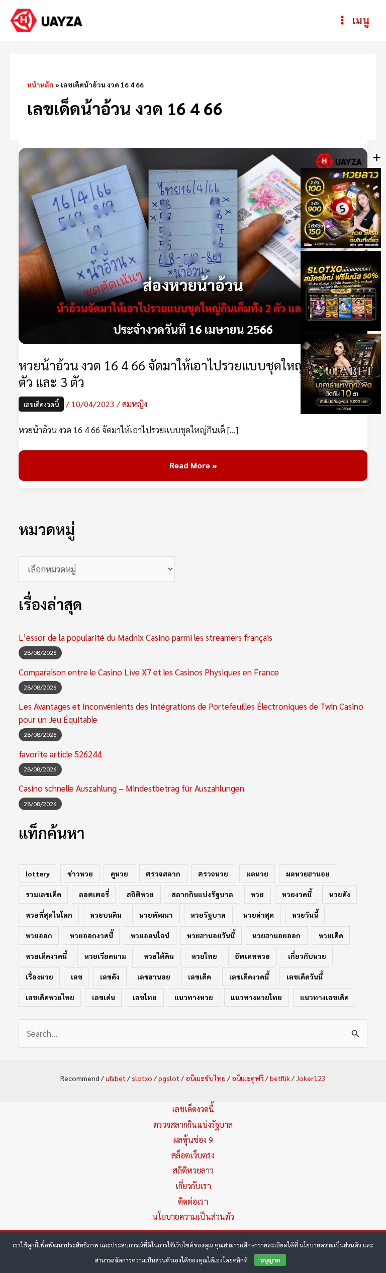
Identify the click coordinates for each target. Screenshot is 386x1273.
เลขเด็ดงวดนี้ (41, 404)
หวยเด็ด (331, 935)
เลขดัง (110, 976)
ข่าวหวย (80, 873)
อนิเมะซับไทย (205, 1078)
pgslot (168, 1078)
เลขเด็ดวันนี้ (304, 976)
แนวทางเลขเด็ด (324, 997)
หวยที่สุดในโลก (49, 914)
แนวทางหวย (193, 997)
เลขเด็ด (199, 976)
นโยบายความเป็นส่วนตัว (193, 1216)
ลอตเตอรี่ (94, 894)
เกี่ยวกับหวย (307, 955)
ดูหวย (119, 873)
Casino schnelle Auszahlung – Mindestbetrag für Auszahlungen (131, 788)
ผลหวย (257, 873)
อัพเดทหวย (252, 955)
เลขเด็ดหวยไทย (50, 997)
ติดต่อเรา (193, 1201)
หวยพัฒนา (156, 914)
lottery (38, 873)
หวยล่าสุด (258, 914)
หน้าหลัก (40, 84)
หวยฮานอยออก (276, 935)
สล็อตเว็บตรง (193, 1155)
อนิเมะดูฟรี (248, 1078)
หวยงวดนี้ (297, 894)
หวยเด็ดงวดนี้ (46, 955)
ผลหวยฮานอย (308, 873)
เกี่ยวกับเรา (193, 1186)
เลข (76, 976)
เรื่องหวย (39, 976)
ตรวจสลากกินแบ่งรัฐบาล (193, 1124)
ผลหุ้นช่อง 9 (193, 1139)
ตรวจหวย (213, 873)
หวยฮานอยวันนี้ (211, 935)
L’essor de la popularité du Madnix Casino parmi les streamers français (145, 637)
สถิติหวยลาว (193, 1170)
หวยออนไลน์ (150, 935)
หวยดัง (339, 894)
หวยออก (39, 935)
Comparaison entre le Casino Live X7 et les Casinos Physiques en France (149, 671)
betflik (280, 1078)
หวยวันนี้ (305, 914)
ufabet (116, 1078)
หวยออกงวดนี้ (91, 935)
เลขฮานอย (153, 976)
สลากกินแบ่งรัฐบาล (202, 894)
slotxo (142, 1078)
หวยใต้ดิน (159, 955)
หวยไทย (204, 955)
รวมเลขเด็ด (43, 894)
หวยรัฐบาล (208, 914)
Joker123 (311, 1078)
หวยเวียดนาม (105, 955)
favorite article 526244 (60, 753)
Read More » (193, 465)
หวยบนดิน (106, 914)
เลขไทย (145, 997)
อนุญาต (270, 1260)
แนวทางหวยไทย (256, 997)
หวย (257, 894)
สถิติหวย (140, 894)
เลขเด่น (103, 997)
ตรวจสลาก (163, 873)
